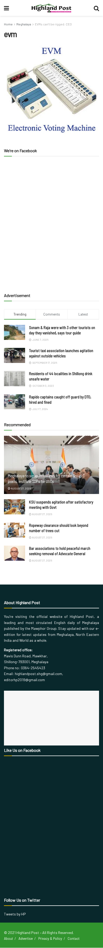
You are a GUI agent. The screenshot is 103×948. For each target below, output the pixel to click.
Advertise (25, 938)
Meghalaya (23, 24)
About (8, 938)
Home (8, 24)
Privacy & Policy (50, 938)
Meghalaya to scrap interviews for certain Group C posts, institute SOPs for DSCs (46, 478)
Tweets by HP (15, 914)
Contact (73, 938)
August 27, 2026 (20, 488)
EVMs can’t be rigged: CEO (53, 24)
